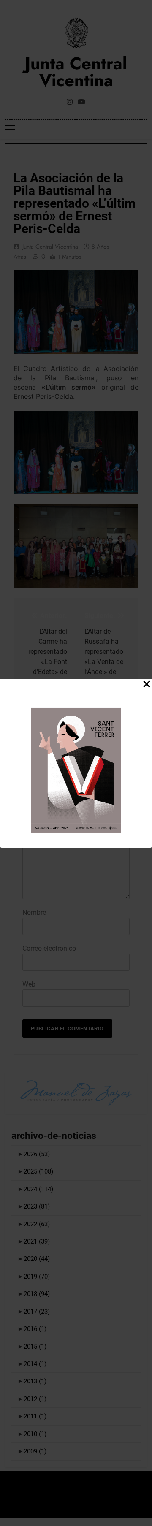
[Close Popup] (146, 684)
